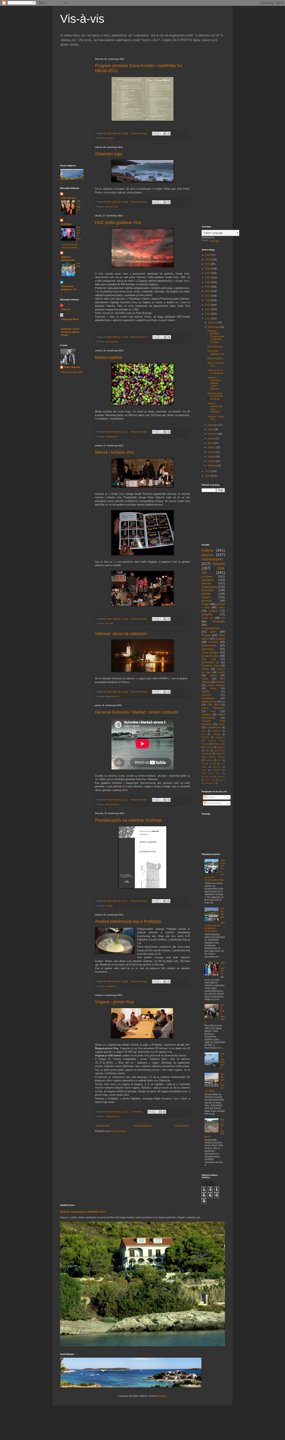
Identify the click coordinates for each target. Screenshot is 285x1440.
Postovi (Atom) (119, 1131)
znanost (209, 747)
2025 (208, 259)
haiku (221, 607)
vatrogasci (220, 737)
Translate (214, 241)
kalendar (217, 767)
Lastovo (209, 760)
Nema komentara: (139, 133)
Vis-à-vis (82, 18)
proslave (109, 138)
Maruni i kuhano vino (114, 452)
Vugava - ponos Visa (114, 1001)
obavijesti (207, 579)
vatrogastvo (210, 783)
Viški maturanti (222, 968)
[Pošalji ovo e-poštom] (154, 134)
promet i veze (111, 206)
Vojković (221, 747)
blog (213, 711)
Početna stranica (142, 1125)
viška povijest (210, 652)
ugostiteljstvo (214, 727)
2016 (208, 300)
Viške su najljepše (78, 207)
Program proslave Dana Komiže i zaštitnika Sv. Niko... (216, 337)
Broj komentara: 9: (140, 337)
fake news (210, 780)
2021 (208, 277)
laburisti (206, 583)
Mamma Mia (207, 776)
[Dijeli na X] (161, 134)
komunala (208, 590)
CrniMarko (216, 770)
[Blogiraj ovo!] (158, 134)
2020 (208, 282)
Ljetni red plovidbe (222, 1060)
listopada (213, 425)
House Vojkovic (216, 685)
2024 (208, 264)
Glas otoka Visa (211, 773)
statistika (207, 614)
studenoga (214, 327)
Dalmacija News (70, 319)
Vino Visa (209, 659)
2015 (208, 305)
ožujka (211, 456)
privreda (207, 600)
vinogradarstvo (112, 1116)
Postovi (210, 797)
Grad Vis (207, 617)
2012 (208, 318)
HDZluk (206, 691)
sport (213, 631)
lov (223, 617)
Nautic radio (219, 744)
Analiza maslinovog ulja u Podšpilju (128, 921)
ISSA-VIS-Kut (68, 198)
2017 (208, 295)
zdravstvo (207, 695)
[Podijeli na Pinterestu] (169, 134)
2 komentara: (137, 1111)
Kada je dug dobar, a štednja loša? (83, 1211)
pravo (222, 724)
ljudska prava (209, 701)
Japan (213, 675)
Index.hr (65, 309)
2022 (208, 273)
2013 (208, 314)
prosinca (213, 322)
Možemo (221, 776)
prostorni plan (111, 341)
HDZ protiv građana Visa (118, 222)
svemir (222, 780)
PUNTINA (66, 224)
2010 (208, 476)
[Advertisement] (71, 81)
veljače (212, 461)
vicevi (204, 770)
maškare (220, 682)
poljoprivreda (210, 586)
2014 (208, 309)
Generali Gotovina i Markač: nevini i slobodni (136, 712)
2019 (208, 286)
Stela (213, 688)
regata (205, 678)
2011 (208, 471)
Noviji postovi (103, 1125)
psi (223, 701)
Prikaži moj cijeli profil (71, 372)
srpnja (211, 438)
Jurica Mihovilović (213, 708)
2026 (208, 255)
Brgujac (206, 635)
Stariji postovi (182, 1125)
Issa (204, 731)
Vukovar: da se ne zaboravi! (121, 633)
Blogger (162, 1396)
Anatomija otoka (210, 665)
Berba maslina (108, 357)
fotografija (219, 621)
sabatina (206, 714)
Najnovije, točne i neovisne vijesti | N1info (70, 332)
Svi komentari (213, 803)
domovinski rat (112, 696)
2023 (208, 268)
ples (204, 734)
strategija (216, 734)
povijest (220, 638)
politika (213, 610)
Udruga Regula (209, 763)
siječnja (212, 465)
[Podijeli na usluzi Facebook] (165, 134)
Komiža (213, 641)
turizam (219, 564)
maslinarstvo (111, 436)
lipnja (211, 443)
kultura (207, 550)
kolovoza (213, 434)
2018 (208, 291)
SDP (220, 760)
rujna (211, 429)
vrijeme (206, 597)
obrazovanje (209, 645)
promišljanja (208, 698)
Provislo (109, 623)
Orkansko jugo (108, 153)
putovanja (208, 648)
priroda (206, 593)
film (207, 750)
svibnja (212, 447)
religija (206, 604)
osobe (221, 672)
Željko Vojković (72, 367)
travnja (212, 452)
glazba (207, 555)
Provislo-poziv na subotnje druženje (128, 820)
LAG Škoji (213, 704)
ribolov (205, 669)
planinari (216, 731)
